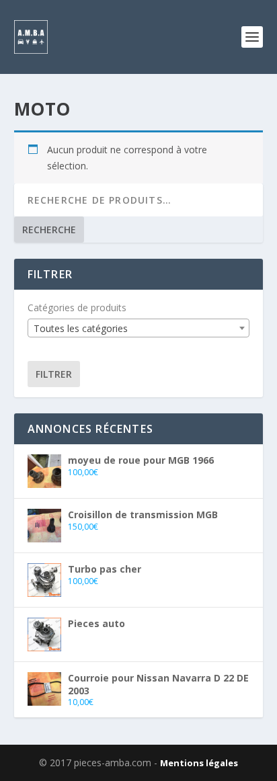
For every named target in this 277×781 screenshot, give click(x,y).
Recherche (49, 229)
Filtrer (54, 374)
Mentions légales (199, 763)
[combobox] (139, 328)
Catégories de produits (77, 307)
